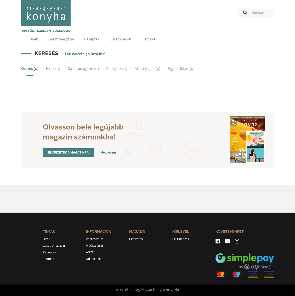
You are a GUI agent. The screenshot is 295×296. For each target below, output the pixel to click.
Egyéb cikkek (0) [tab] (181, 69)
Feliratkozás (180, 239)
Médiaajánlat (94, 245)
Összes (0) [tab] (30, 69)
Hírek (34, 39)
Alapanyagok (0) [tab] (147, 69)
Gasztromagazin (61, 39)
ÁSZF (90, 252)
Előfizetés (136, 239)
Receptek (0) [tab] (116, 69)
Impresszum (94, 239)
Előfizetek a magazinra (68, 152)
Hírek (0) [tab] (53, 69)
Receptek (91, 39)
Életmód (148, 39)
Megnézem (108, 152)
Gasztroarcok (120, 39)
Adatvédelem (95, 259)
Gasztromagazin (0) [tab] (83, 69)
